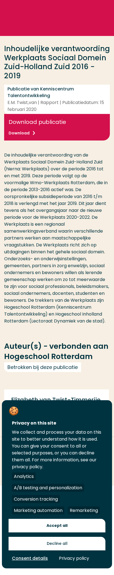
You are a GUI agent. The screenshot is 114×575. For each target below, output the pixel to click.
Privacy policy (74, 558)
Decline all (57, 543)
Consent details (30, 558)
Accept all (57, 525)
